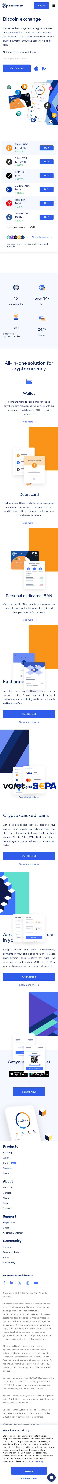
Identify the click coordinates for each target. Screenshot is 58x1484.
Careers (7, 1193)
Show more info (27, 722)
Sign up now (29, 1091)
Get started (16, 68)
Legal (6, 1228)
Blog (5, 1203)
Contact (7, 1208)
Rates (6, 1257)
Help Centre (9, 1222)
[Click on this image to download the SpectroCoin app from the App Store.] (36, 68)
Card (5, 1163)
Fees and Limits (11, 1252)
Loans (6, 1173)
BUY (46, 147)
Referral (7, 1247)
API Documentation (13, 1233)
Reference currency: (16, 227)
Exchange (8, 1152)
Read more (27, 421)
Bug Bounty (9, 1262)
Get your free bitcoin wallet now (19, 52)
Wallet (6, 1158)
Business (7, 1168)
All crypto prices (40, 237)
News (6, 1198)
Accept (29, 1471)
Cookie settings (29, 1479)
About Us (7, 1187)
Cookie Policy (36, 1461)
